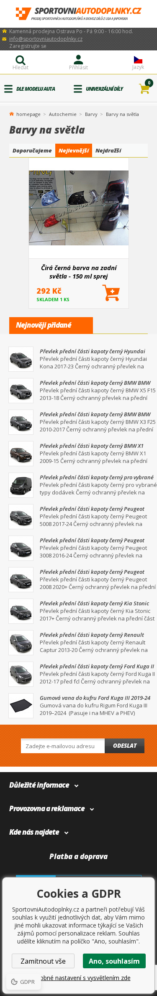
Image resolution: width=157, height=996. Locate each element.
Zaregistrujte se (27, 46)
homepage (28, 113)
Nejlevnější (74, 150)
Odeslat (124, 745)
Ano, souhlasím (114, 961)
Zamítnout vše (43, 961)
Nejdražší (108, 150)
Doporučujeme (32, 150)
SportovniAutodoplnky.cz (79, 14)
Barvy (91, 114)
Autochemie (63, 114)
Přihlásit (78, 67)
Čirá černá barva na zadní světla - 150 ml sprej (78, 271)
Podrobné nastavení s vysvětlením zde (79, 978)
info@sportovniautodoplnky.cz (45, 38)
